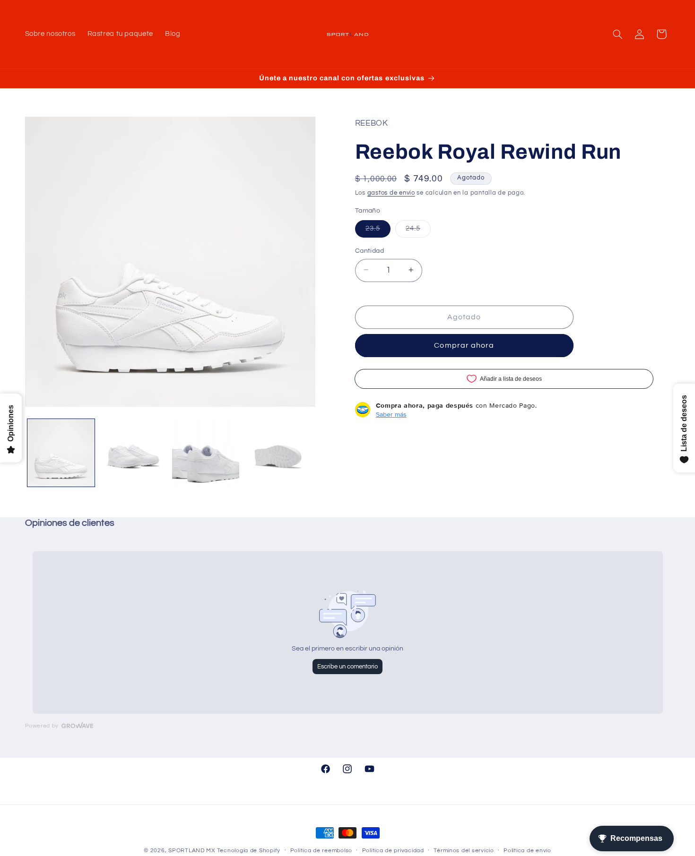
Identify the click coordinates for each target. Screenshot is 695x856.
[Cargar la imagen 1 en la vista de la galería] (61, 453)
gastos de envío (391, 193)
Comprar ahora (464, 345)
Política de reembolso (321, 851)
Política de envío (527, 851)
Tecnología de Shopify (248, 850)
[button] (617, 34)
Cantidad (369, 250)
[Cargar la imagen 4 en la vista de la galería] (278, 453)
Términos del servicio (464, 851)
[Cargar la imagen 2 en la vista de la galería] (133, 453)
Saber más (391, 414)
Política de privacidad (393, 851)
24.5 (418, 230)
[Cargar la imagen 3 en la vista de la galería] (206, 453)
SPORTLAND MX (191, 850)
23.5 (378, 230)
